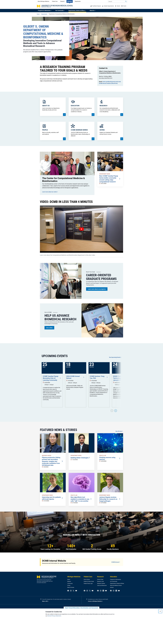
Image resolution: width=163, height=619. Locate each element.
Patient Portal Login (88, 583)
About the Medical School (116, 585)
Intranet (112, 587)
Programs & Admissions (115, 579)
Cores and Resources (102, 585)
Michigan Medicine (73, 577)
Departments (78, 1)
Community (70, 583)
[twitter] (73, 591)
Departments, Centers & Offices (117, 583)
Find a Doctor (87, 579)
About (68, 579)
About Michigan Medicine (43, 1)
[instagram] (71, 591)
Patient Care (54, 1)
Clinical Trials (100, 579)
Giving (68, 585)
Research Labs (100, 581)
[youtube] (76, 591)
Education (69, 1)
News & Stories (70, 587)
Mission (69, 581)
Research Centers (101, 583)
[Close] (160, 611)
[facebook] (68, 591)
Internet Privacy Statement (54, 616)
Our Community (113, 581)
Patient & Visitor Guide (89, 581)
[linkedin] (103, 591)
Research (62, 1)
